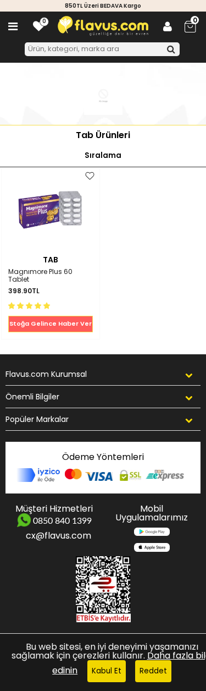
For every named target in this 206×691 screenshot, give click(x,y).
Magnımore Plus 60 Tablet (40, 276)
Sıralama (103, 155)
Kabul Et (106, 671)
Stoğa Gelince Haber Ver (50, 323)
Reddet (153, 671)
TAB (50, 260)
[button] (30, 305)
